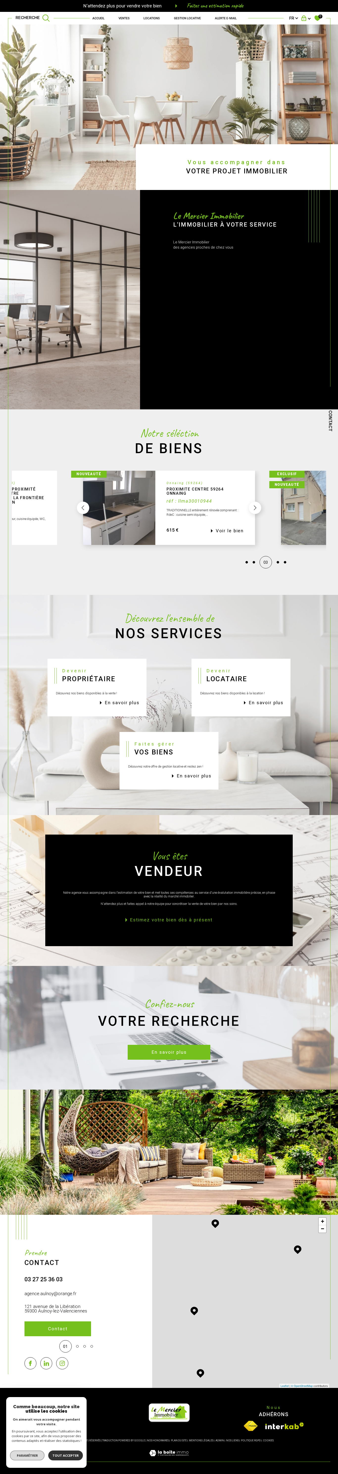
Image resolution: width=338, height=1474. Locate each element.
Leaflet (285, 1386)
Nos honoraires (158, 1440)
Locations (152, 18)
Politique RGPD (251, 1440)
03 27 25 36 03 (43, 1279)
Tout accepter (65, 1455)
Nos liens (232, 1440)
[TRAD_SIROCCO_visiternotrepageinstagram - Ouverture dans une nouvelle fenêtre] (62, 1363)
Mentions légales (201, 1440)
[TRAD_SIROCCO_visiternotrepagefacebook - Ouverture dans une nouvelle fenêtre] (30, 1363)
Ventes (124, 18)
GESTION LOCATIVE (187, 18)
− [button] (322, 1229)
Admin (220, 1440)
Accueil (98, 18)
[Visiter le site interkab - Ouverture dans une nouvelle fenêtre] (284, 1426)
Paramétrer (27, 1455)
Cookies (268, 1440)
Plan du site (179, 1440)
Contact (330, 420)
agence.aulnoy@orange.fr (50, 1293)
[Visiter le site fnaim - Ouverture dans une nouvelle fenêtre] (251, 1426)
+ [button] (322, 1221)
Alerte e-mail (226, 18)
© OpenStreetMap (302, 1386)
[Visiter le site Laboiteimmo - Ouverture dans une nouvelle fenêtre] (169, 1458)
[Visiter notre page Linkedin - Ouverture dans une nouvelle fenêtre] (46, 1363)
